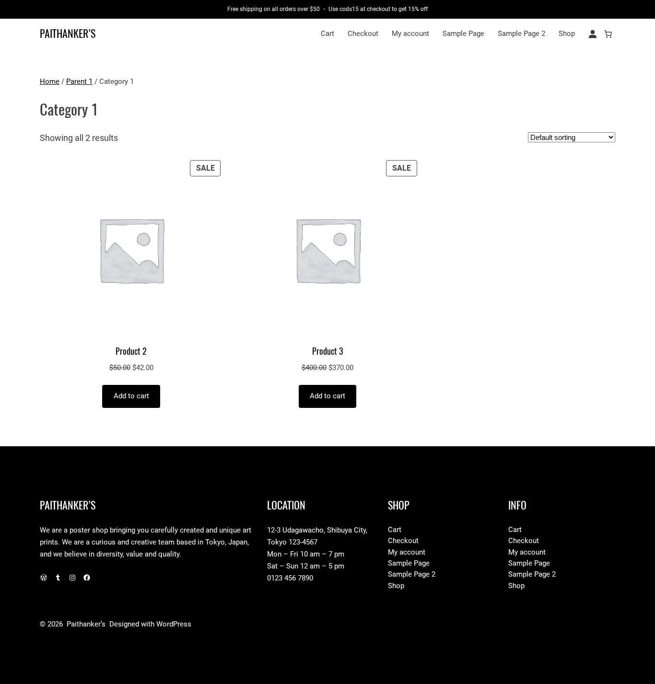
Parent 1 (79, 81)
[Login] (592, 34)
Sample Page (463, 33)
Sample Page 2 (521, 33)
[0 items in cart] (608, 34)
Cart (327, 33)
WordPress (173, 624)
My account (410, 33)
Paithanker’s (67, 33)
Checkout (363, 33)
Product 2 (131, 352)
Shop (567, 33)
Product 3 (327, 352)
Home (49, 81)
